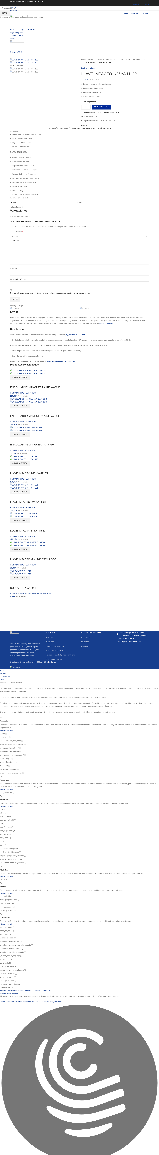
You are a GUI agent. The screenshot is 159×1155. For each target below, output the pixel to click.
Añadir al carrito (101, 107)
